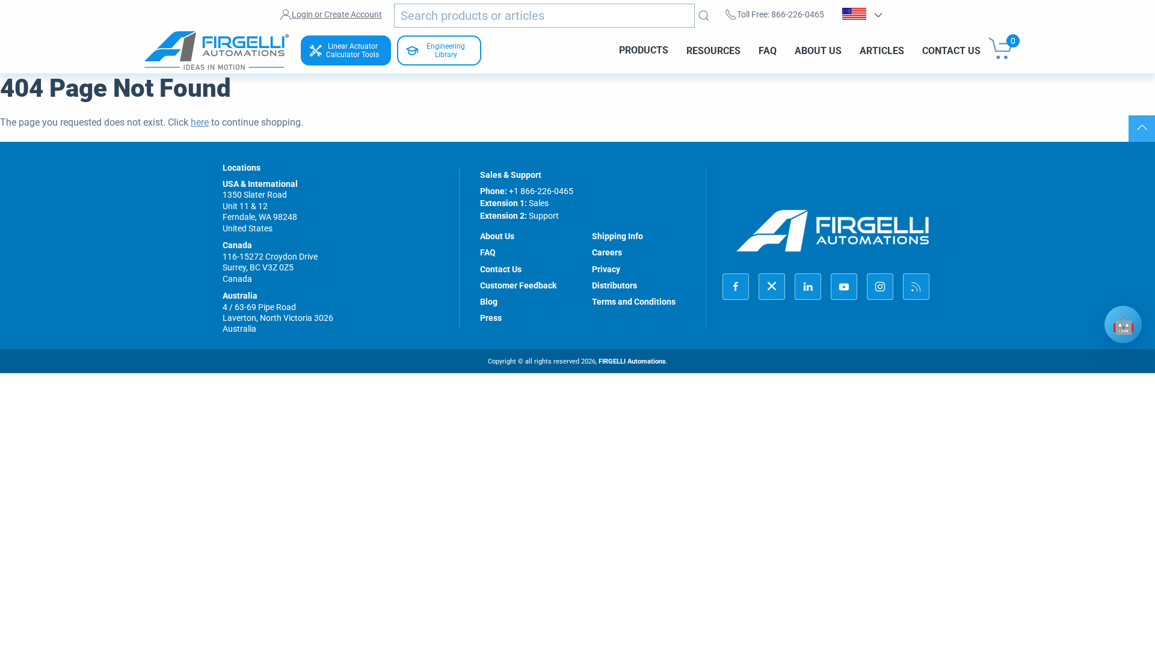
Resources (713, 50)
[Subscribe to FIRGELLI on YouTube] (844, 286)
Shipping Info (617, 236)
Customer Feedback (518, 285)
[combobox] (544, 16)
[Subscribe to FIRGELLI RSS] (916, 286)
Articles (882, 50)
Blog (488, 301)
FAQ (768, 50)
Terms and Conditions (634, 301)
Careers (607, 252)
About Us (818, 50)
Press (491, 318)
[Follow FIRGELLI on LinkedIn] (808, 286)
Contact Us (951, 50)
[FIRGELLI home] (833, 230)
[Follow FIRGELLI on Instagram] (880, 286)
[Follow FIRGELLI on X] (772, 286)
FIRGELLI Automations (632, 361)
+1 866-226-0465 (541, 191)
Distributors (614, 285)
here (200, 122)
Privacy (606, 269)
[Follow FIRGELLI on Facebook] (735, 286)
